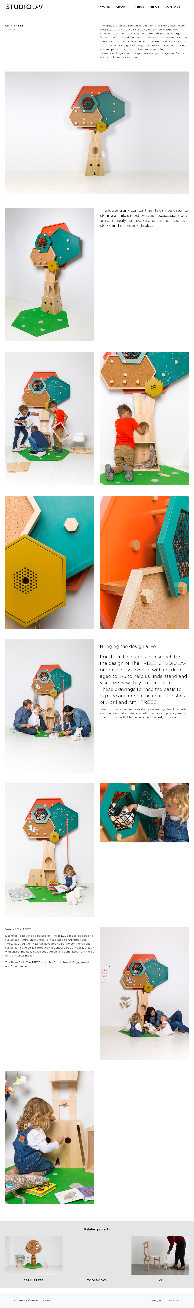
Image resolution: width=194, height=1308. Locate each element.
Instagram (156, 1300)
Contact (173, 6)
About (122, 6)
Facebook (175, 1300)
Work (105, 6)
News (155, 6)
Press (139, 6)
